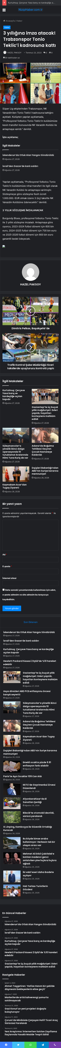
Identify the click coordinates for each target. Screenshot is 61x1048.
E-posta (7, 566)
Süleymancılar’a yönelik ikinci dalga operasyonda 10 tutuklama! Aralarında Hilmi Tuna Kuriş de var (15, 451)
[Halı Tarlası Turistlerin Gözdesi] (11, 890)
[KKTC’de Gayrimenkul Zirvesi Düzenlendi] (11, 789)
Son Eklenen (31, 622)
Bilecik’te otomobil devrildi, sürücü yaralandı (38, 814)
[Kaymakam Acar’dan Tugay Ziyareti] (16, 474)
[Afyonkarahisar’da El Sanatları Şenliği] (11, 803)
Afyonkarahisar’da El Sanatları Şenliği (35, 800)
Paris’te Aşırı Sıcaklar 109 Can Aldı (22, 776)
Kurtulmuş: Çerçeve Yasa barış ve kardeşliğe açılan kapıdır (14, 395)
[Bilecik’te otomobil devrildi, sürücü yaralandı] (11, 817)
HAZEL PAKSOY (14, 52)
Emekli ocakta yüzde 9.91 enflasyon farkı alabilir (37, 764)
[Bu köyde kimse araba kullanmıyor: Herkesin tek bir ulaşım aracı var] (11, 843)
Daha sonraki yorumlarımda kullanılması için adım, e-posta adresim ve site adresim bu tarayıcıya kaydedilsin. (29, 595)
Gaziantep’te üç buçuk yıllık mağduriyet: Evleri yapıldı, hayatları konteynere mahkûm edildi (45, 413)
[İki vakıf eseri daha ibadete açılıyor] (11, 876)
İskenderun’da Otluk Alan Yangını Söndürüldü (28, 155)
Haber (19, 21)
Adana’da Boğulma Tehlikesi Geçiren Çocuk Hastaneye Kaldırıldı (43, 450)
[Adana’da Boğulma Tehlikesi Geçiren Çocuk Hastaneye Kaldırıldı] (45, 435)
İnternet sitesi (9, 578)
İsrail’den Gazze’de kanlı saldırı (20, 166)
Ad (5, 554)
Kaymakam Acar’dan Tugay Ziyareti (15, 486)
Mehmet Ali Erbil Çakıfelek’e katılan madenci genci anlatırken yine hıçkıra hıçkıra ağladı (39, 858)
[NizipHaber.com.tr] (30, 9)
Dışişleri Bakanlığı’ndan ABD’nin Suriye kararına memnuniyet (45, 470)
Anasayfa (10, 21)
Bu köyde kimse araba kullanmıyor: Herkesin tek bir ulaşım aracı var (39, 842)
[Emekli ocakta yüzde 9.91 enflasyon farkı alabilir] (11, 767)
